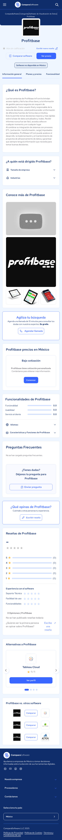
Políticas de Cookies (33, 832)
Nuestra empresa (13, 779)
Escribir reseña (33, 517)
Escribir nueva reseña (45, 48)
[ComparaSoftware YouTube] (10, 768)
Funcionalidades (54, 74)
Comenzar (31, 380)
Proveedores (11, 788)
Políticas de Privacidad (13, 832)
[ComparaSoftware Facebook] (15, 768)
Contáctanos (11, 796)
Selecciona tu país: (12, 807)
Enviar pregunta (33, 487)
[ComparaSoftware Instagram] (20, 768)
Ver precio (46, 56)
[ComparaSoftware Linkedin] (5, 768)
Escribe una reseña (48, 626)
